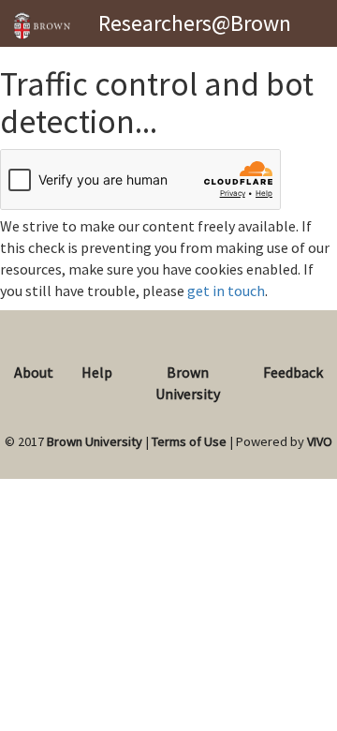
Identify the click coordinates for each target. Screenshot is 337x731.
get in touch (226, 290)
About (33, 372)
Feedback (293, 372)
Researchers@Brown (194, 22)
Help (96, 372)
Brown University (94, 441)
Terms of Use (189, 441)
